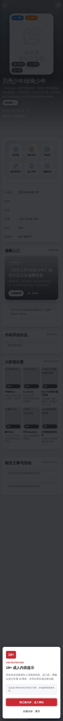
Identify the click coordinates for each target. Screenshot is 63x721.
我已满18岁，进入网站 (31, 702)
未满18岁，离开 (31, 711)
